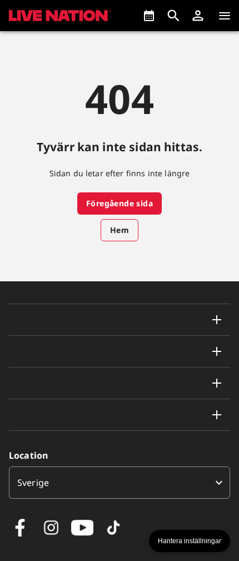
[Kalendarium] (149, 15)
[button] (198, 15)
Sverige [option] (33, 482)
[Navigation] (224, 15)
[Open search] (173, 15)
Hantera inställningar (189, 541)
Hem (119, 230)
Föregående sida (119, 203)
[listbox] (119, 482)
